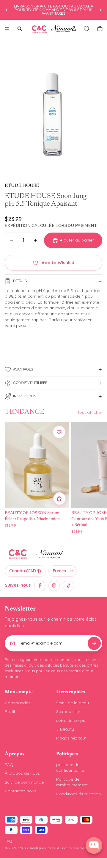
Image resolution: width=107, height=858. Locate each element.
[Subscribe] (94, 643)
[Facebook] (39, 585)
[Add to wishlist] (59, 432)
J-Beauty (65, 729)
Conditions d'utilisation (78, 794)
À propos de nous (22, 773)
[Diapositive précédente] (6, 9)
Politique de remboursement (72, 782)
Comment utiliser (30, 382)
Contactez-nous (20, 791)
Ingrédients (24, 396)
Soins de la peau (72, 702)
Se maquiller (68, 711)
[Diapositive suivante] (100, 9)
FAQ (9, 764)
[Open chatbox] (94, 845)
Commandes (17, 702)
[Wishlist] (86, 28)
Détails (20, 281)
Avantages (23, 369)
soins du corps (70, 720)
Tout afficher (89, 412)
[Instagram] (54, 585)
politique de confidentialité (70, 767)
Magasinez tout (71, 738)
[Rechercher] (19, 28)
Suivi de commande (24, 782)
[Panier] (99, 28)
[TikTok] (68, 585)
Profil (10, 711)
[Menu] (7, 29)
